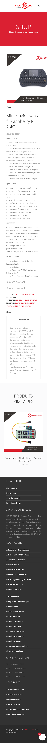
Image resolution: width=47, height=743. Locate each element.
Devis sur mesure (13, 699)
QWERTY (9, 306)
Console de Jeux (22, 300)
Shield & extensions (14, 651)
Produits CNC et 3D (14, 589)
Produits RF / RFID (13, 641)
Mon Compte (11, 488)
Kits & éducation (13, 616)
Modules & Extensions (15, 631)
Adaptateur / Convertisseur (18, 550)
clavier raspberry (28, 303)
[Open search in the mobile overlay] (39, 6)
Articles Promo (12, 597)
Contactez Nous (13, 704)
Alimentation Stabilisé (15, 560)
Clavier (18, 303)
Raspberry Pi (32, 300)
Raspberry (16, 306)
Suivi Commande (13, 498)
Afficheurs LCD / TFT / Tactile (18, 555)
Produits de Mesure (14, 621)
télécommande (26, 306)
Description (23, 319)
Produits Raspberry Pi (15, 636)
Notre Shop (11, 493)
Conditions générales (15, 714)
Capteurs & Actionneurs (16, 575)
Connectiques (12, 606)
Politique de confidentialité (17, 709)
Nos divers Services (14, 694)
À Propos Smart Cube (15, 689)
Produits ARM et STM (15, 570)
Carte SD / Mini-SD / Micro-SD (18, 579)
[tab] (23, 319)
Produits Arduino (13, 565)
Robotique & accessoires (16, 646)
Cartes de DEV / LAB (14, 584)
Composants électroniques (18, 601)
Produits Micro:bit (14, 626)
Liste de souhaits (13, 503)
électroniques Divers (15, 611)
